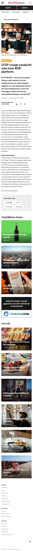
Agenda (3, 511)
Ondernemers (5, 12)
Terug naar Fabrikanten (11, 19)
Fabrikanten (26, 12)
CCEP (18, 202)
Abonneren (4, 531)
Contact (4, 526)
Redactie (4, 98)
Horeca (3, 490)
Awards (25, 8)
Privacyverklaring (6, 534)
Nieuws (8, 8)
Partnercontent (6, 516)
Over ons (4, 523)
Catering (4, 495)
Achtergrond (5, 504)
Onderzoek (4, 498)
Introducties (5, 513)
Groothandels (16, 12)
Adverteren (4, 529)
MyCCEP (19, 207)
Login (30, 2)
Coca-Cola (9, 207)
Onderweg (4, 487)
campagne (9, 202)
